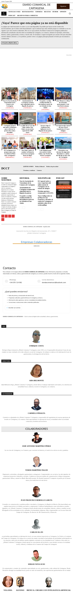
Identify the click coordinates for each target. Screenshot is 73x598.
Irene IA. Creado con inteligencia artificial (49, 590)
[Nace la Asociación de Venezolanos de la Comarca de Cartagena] (9, 94)
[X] (9, 216)
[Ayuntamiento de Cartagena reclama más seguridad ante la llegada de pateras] (27, 94)
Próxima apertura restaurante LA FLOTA (45, 192)
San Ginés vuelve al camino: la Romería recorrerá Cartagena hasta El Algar (27, 153)
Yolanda (8, 590)
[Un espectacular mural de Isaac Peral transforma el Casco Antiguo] (63, 119)
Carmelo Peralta (36, 413)
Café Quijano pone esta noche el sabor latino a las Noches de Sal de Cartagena (45, 153)
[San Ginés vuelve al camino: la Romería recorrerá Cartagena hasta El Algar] (27, 143)
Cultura (45, 157)
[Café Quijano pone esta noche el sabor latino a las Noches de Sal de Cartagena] (45, 143)
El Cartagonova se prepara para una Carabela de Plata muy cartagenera (10, 153)
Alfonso (20, 590)
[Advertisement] (36, 69)
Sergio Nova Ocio (36, 564)
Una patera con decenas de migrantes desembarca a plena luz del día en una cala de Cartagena (63, 154)
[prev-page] (21, 207)
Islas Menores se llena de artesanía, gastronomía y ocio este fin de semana (63, 103)
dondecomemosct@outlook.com (54, 282)
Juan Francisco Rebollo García (36, 500)
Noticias (10, 108)
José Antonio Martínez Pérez (36, 446)
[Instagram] (6, 216)
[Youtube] (2, 219)
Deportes (9, 157)
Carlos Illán (36, 532)
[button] (70, 13)
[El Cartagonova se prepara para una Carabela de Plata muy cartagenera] (9, 143)
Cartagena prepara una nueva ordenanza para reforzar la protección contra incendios (9, 129)
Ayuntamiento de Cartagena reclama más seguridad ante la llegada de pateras (27, 103)
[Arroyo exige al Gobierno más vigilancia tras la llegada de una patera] (45, 119)
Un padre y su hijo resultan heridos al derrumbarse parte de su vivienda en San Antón (45, 104)
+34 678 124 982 (15, 282)
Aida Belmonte (36, 380)
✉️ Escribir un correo (13, 308)
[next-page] (24, 207)
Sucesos (45, 109)
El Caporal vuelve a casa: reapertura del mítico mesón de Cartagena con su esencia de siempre (44, 184)
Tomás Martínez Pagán (36, 470)
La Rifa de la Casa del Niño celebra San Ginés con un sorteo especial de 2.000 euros (28, 129)
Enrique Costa (36, 346)
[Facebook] (2, 216)
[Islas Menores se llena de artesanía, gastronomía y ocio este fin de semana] (63, 94)
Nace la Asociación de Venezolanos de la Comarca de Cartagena (10, 103)
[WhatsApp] (13, 216)
